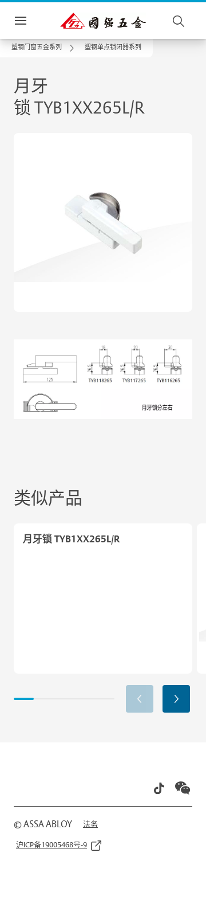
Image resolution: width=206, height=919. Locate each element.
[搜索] (179, 20)
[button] (113, 48)
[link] (44, 48)
